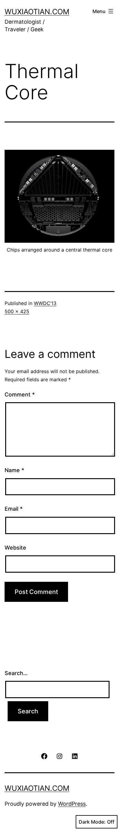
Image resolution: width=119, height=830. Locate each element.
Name (14, 470)
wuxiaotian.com (37, 11)
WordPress (72, 804)
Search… (16, 673)
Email (14, 509)
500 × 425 (17, 311)
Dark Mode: (92, 822)
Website (15, 547)
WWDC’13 (45, 303)
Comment (20, 394)
